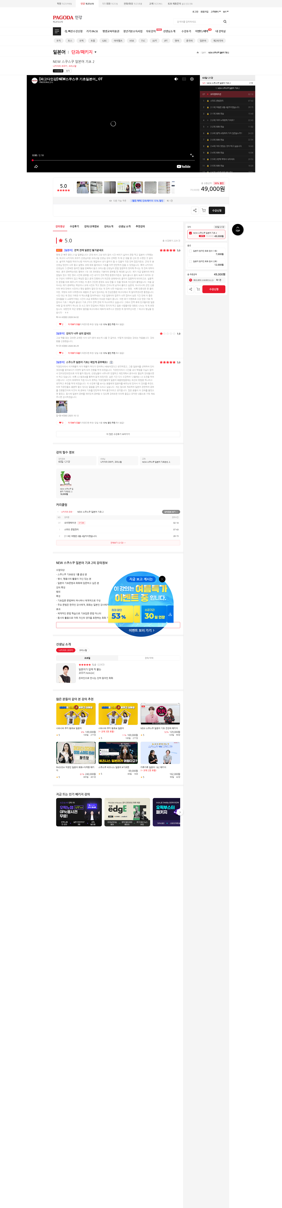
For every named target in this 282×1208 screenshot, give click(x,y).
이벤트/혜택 (203, 30)
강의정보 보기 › (171, 512)
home (198, 52)
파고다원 (110, 3)
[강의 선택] (190, 233)
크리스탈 (83, 650)
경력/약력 (149, 658)
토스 (70, 40)
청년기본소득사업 (132, 31)
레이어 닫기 (162, 579)
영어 (177, 40)
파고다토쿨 (133, 3)
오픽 (81, 40)
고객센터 (215, 11)
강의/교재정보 (91, 226)
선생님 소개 (124, 226)
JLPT (154, 40)
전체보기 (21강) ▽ (118, 543)
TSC (143, 40)
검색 (225, 21)
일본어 (203, 40)
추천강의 (140, 226)
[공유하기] (195, 210)
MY (225, 11)
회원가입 (204, 11)
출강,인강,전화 (180, 3)
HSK (132, 40)
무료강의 (151, 31)
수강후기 (186, 31)
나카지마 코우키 (66, 650)
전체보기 (57, 31)
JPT (166, 40)
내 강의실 (220, 31)
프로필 (87, 658)
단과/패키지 (82, 51)
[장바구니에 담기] (203, 210)
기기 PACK (92, 31)
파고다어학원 (64, 3)
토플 (93, 40)
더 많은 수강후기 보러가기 (118, 434)
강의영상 (60, 226)
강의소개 (108, 226)
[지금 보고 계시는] (141, 572)
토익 (58, 40)
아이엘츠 (118, 40)
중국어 (189, 40)
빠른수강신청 (75, 31)
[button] (180, 812)
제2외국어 (218, 40)
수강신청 (216, 210)
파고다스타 (87, 3)
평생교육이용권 (110, 31)
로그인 (195, 11)
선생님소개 (169, 31)
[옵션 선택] (190, 251)
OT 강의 (81, 523)
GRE (104, 40)
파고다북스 (155, 3)
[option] (227, 83)
